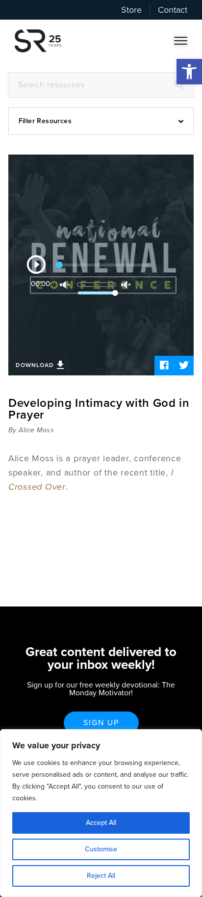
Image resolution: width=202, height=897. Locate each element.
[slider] (104, 281)
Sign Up (101, 723)
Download (35, 365)
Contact (172, 9)
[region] (101, 813)
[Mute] (65, 284)
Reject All (101, 875)
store (131, 9)
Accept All (101, 822)
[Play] (36, 264)
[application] (101, 265)
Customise (101, 849)
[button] (189, 71)
